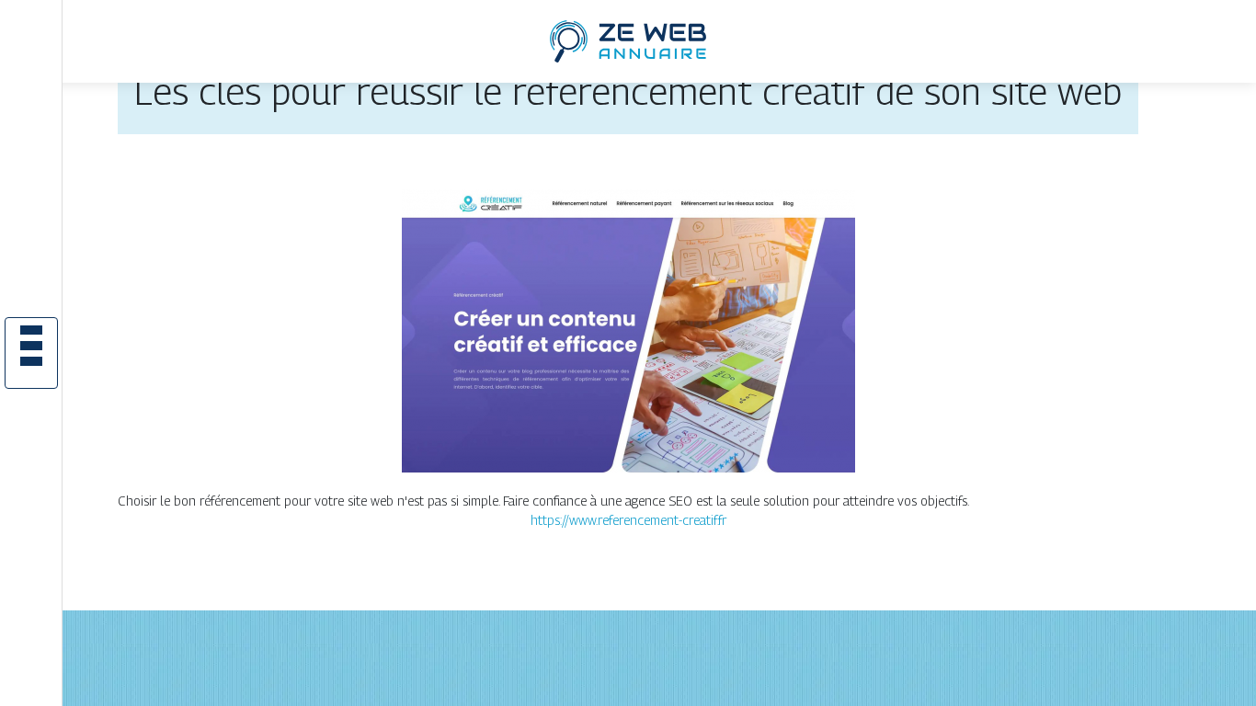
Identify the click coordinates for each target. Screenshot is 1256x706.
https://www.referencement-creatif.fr (628, 520)
